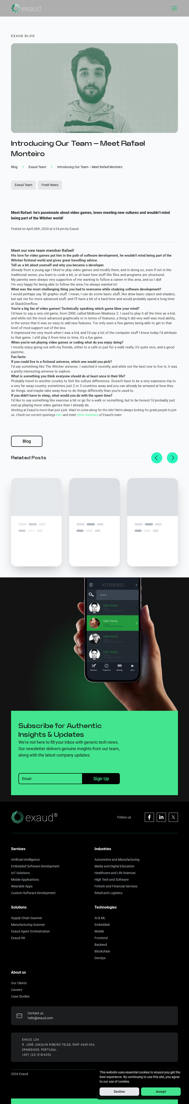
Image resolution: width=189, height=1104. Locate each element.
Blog (27, 441)
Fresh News (49, 185)
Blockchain (102, 951)
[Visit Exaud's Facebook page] (149, 817)
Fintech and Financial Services (115, 886)
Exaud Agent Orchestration (30, 931)
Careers (16, 990)
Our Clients (19, 983)
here (59, 415)
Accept (161, 1091)
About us (18, 972)
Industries (102, 849)
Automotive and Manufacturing (116, 859)
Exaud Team (23, 185)
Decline (119, 1091)
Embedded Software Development (35, 866)
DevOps (100, 958)
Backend (100, 944)
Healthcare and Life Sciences (115, 873)
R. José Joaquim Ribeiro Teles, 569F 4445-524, (58, 1044)
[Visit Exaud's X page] (173, 817)
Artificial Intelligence (25, 859)
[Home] (26, 8)
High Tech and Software (111, 879)
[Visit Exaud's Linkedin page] (161, 817)
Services (18, 849)
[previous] (156, 457)
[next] (172, 457)
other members (87, 415)
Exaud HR (18, 938)
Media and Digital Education (114, 866)
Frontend (101, 938)
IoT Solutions (20, 873)
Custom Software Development (33, 893)
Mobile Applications (25, 879)
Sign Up (101, 778)
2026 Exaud (19, 1074)
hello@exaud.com (40, 1018)
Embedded (102, 924)
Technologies (105, 907)
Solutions (19, 907)
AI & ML (100, 918)
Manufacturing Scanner (28, 924)
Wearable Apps (21, 886)
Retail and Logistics (108, 893)
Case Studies (20, 996)
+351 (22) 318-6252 (36, 1054)
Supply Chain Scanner (26, 918)
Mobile (99, 931)
